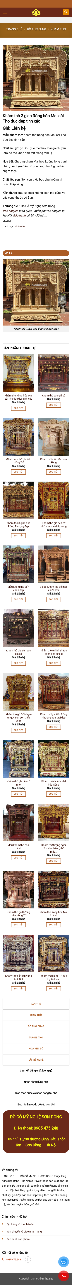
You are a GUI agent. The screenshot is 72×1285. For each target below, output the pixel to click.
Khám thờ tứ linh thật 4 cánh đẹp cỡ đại (53, 652)
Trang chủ (14, 29)
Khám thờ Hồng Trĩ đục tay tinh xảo (53, 977)
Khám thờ (58, 29)
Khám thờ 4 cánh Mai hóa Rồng (53, 783)
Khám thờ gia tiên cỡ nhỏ (18, 783)
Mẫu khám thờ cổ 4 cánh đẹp (19, 588)
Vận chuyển (10, 211)
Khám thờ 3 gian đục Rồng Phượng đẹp (18, 525)
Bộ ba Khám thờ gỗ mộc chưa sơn (53, 588)
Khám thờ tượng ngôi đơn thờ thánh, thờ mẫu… (53, 848)
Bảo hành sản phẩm (18, 1239)
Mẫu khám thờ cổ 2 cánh (19, 847)
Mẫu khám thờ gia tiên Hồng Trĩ (18, 461)
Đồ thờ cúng (36, 29)
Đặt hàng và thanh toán (20, 1224)
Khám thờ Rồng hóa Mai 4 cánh (53, 914)
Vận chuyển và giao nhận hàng (24, 1231)
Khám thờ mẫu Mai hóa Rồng (53, 461)
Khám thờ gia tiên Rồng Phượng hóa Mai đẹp (53, 716)
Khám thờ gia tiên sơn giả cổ (18, 652)
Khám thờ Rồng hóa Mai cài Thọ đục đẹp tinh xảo (18, 397)
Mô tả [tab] (8, 253)
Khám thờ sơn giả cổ (53, 395)
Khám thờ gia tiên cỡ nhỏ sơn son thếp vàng (54, 525)
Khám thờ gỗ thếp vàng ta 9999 (18, 977)
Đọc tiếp (18, 408)
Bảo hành (19, 215)
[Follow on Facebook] (28, 1259)
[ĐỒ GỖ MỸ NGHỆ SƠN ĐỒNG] (36, 12)
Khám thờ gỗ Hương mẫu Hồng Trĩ (18, 914)
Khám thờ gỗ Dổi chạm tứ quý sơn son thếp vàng (19, 717)
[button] (5, 12)
